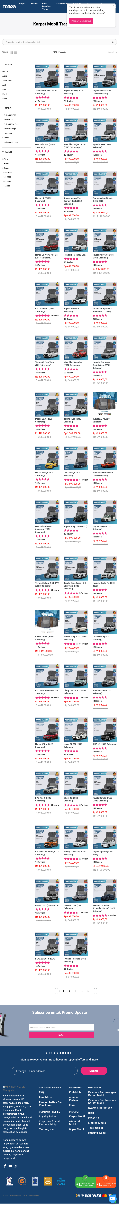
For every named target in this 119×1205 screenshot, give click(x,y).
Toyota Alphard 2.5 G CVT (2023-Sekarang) (47, 584)
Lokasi (34, 3)
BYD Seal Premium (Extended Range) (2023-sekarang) (104, 908)
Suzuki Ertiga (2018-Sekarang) (44, 638)
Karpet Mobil (77, 1116)
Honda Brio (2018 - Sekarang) (44, 474)
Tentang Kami (47, 1129)
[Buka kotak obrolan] (113, 1199)
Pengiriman (46, 1097)
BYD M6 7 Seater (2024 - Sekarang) (46, 691)
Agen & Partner (73, 1099)
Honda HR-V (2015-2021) (75, 255)
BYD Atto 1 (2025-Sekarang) (43, 799)
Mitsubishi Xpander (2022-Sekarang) (73, 363)
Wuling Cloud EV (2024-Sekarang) (75, 853)
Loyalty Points (48, 1116)
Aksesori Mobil (74, 1123)
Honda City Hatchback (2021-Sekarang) (103, 474)
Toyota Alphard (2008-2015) (103, 853)
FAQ (41, 1092)
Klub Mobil (75, 1092)
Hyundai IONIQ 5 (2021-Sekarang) (104, 145)
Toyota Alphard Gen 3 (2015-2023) (102, 199)
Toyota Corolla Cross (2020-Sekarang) (102, 799)
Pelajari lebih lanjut (81, 20)
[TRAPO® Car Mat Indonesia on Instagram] (15, 1166)
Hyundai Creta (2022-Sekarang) (45, 145)
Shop (21, 3)
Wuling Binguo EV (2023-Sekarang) (75, 638)
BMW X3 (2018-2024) (45, 959)
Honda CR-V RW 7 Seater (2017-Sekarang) (46, 256)
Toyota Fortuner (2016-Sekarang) (46, 92)
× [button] (113, 6)
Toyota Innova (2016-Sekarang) (74, 92)
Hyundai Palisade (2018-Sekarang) (75, 960)
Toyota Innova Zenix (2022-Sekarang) (102, 92)
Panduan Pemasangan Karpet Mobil (102, 1093)
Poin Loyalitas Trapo (47, 6)
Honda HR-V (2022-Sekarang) (44, 199)
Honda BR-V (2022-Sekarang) (102, 691)
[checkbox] (15, 71)
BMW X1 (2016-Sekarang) (105, 744)
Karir (72, 1105)
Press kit (93, 1118)
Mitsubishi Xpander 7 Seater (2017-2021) (102, 310)
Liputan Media (97, 1122)
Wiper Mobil (76, 1129)
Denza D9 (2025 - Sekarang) (72, 474)
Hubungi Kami (97, 1132)
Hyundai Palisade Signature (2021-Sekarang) (43, 529)
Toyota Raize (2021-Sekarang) (73, 310)
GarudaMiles (62, 3)
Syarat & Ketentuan (100, 1107)
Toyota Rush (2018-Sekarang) (73, 420)
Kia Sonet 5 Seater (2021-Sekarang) (47, 853)
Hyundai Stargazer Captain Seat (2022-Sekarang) (102, 365)
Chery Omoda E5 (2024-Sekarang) (75, 691)
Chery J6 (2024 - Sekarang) (71, 799)
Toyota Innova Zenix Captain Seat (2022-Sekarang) (73, 201)
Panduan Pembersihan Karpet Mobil (102, 1101)
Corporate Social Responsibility (49, 1123)
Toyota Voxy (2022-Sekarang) (102, 527)
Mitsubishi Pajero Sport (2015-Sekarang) (75, 145)
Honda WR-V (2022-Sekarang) (44, 745)
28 (89, 991)
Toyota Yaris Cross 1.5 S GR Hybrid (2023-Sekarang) (75, 586)
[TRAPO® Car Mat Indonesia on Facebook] (5, 1166)
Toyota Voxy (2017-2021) (75, 526)
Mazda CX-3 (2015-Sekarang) (101, 638)
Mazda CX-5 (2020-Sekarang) (44, 420)
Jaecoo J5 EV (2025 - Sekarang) (73, 906)
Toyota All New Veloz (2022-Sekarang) (45, 363)
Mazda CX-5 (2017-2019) (46, 905)
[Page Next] (95, 993)
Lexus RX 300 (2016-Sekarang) (73, 745)
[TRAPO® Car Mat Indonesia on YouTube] (10, 1166)
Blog (91, 1112)
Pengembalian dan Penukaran (50, 1103)
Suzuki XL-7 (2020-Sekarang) (101, 420)
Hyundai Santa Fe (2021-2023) (104, 584)
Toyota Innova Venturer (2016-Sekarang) (103, 256)
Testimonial (95, 1127)
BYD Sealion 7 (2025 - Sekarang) (45, 310)
